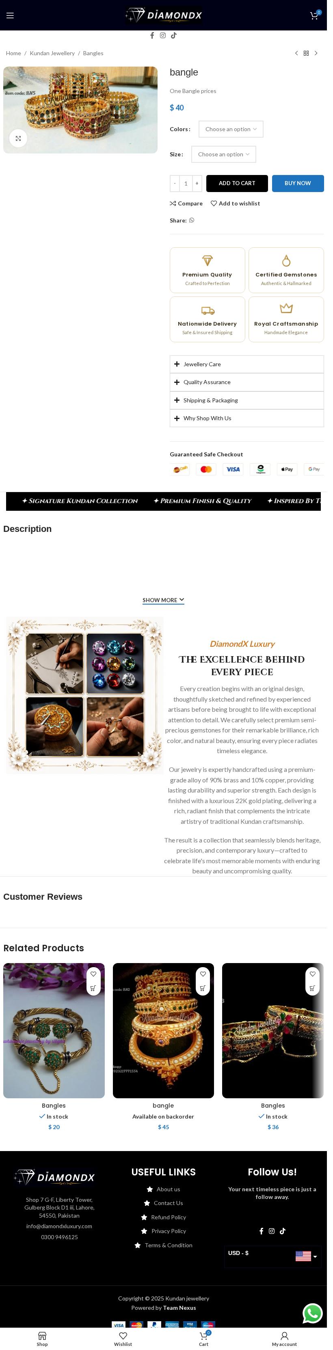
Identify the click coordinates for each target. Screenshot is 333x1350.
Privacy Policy (168, 1230)
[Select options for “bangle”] (203, 988)
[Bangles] (54, 1030)
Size (175, 154)
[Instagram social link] (162, 35)
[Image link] (54, 1176)
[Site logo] (163, 14)
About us (168, 1189)
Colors (179, 128)
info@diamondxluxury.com (59, 1226)
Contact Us (168, 1202)
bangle (163, 1106)
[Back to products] (306, 53)
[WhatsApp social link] (192, 220)
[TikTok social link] (174, 35)
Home (13, 53)
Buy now (298, 183)
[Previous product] (296, 53)
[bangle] (163, 1030)
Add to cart (237, 183)
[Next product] (316, 53)
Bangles (93, 53)
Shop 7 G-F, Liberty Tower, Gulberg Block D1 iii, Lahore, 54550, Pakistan (59, 1207)
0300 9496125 (59, 1236)
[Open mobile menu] (10, 15)
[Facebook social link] (152, 35)
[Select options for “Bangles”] (93, 988)
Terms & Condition (168, 1245)
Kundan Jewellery (52, 53)
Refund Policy (168, 1217)
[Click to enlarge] (18, 138)
